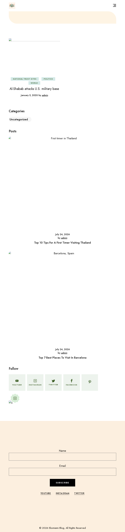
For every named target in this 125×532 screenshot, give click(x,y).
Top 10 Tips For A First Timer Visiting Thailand (62, 243)
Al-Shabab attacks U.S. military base (34, 88)
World (34, 83)
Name (62, 451)
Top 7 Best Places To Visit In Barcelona (62, 358)
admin (45, 95)
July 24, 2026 (62, 234)
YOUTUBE (46, 493)
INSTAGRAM (62, 493)
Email (62, 466)
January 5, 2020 (29, 95)
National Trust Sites (24, 79)
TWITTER (79, 493)
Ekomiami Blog (56, 528)
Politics (48, 79)
